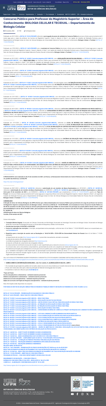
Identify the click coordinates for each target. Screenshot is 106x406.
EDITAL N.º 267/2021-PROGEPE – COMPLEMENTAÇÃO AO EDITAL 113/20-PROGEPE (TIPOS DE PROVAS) (33, 338)
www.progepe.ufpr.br (71, 245)
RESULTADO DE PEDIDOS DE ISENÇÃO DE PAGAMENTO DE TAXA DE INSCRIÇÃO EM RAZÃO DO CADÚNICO (34, 349)
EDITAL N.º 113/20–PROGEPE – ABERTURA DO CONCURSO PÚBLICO (23, 353)
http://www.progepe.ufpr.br (31, 237)
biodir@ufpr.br (33, 270)
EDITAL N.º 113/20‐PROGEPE (80, 52)
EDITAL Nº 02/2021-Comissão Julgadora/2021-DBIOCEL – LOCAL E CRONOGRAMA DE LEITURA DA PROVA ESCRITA (37, 325)
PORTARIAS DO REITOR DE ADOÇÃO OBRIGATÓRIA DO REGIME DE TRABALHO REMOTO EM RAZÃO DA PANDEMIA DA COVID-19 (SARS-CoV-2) (45, 287)
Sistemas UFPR (85, 2)
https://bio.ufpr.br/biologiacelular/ (13, 182)
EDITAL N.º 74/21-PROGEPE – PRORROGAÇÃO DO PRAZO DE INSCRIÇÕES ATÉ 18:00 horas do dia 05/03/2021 (35, 347)
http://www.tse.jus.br (40, 241)
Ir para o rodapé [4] (46, 2)
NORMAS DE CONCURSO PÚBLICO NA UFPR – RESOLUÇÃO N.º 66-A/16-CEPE (26, 360)
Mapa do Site (66, 2)
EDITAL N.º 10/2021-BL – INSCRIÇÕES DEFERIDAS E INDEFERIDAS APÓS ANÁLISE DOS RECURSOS (31, 342)
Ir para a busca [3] (37, 2)
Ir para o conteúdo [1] (18, 2)
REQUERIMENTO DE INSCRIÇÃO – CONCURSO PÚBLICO (19, 358)
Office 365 (76, 2)
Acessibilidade (58, 2)
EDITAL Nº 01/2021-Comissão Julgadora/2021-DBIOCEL (37, 163)
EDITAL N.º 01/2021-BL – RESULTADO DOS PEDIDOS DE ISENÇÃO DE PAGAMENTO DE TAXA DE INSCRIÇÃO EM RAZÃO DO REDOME (41, 351)
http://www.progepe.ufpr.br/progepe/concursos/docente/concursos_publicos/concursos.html (30, 365)
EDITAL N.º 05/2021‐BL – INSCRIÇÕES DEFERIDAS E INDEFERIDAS (22, 344)
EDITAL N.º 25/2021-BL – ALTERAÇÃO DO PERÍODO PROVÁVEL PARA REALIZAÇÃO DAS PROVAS (31, 340)
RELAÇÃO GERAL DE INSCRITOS (12, 345)
